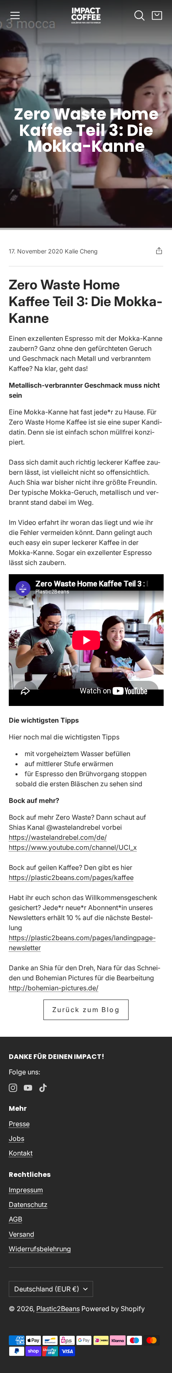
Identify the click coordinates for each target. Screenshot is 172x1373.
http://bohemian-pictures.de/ (54, 988)
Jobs (16, 1138)
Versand (21, 1234)
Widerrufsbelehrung (40, 1249)
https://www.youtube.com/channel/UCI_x (73, 847)
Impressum (26, 1190)
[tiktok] (43, 1088)
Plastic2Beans (58, 1308)
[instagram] (13, 1088)
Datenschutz (28, 1204)
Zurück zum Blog (86, 1009)
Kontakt (21, 1153)
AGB (15, 1219)
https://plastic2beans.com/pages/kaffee (71, 877)
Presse (19, 1124)
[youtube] (28, 1088)
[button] (15, 15)
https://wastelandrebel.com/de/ (58, 837)
